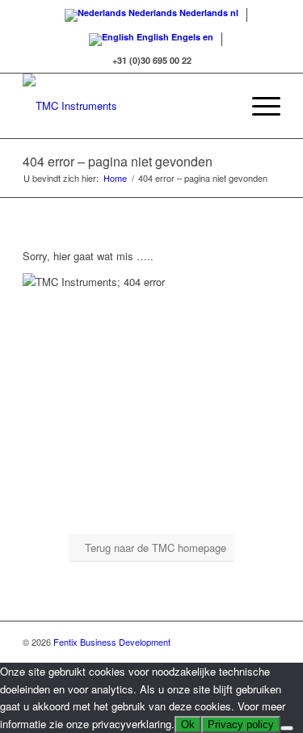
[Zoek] (220, 106)
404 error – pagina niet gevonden (118, 161)
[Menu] (258, 106)
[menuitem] (220, 106)
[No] (286, 728)
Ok (188, 724)
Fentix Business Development (111, 641)
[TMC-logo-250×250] (126, 106)
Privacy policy (241, 724)
